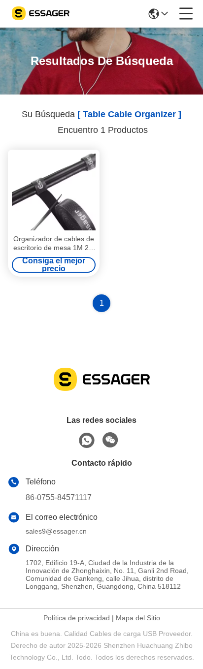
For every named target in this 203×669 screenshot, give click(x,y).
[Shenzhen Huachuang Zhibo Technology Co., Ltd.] (40, 14)
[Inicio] (101, 391)
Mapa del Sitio (138, 618)
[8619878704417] (87, 440)
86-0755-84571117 (59, 497)
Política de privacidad (76, 618)
